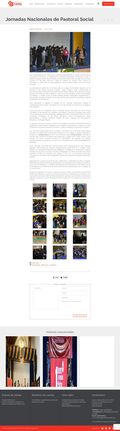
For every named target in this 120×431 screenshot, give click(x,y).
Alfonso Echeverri (36, 29)
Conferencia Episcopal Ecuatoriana (74, 402)
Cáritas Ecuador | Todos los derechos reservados (23, 428)
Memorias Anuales (38, 402)
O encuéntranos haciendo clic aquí (103, 422)
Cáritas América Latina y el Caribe (73, 400)
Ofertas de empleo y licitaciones (12, 402)
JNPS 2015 (44, 265)
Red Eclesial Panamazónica (71, 406)
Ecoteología (36, 265)
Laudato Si (52, 265)
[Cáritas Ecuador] (15, 4)
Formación (35, 263)
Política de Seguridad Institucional (13, 404)
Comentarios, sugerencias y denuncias (45, 400)
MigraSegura (66, 404)
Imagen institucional (8, 400)
